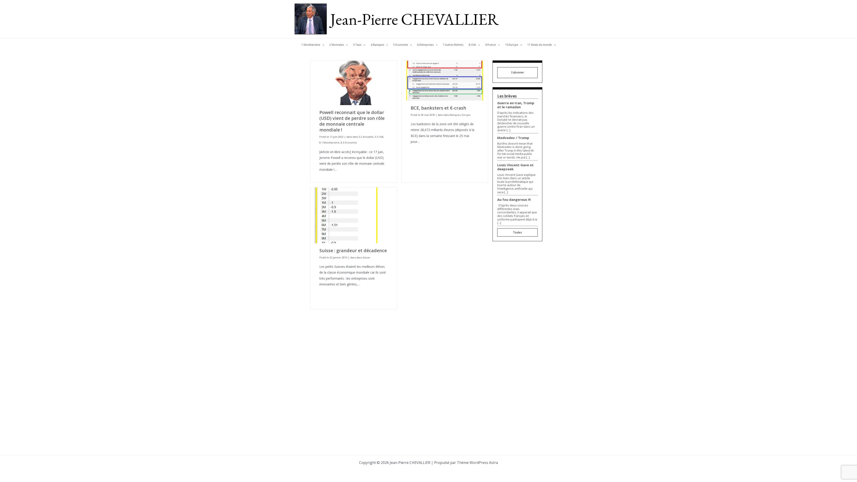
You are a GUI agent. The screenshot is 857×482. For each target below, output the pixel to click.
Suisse (366, 257)
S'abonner (517, 72)
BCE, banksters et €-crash (438, 108)
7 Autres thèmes (453, 45)
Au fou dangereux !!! (514, 199)
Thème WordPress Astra (477, 462)
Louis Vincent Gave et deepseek (515, 167)
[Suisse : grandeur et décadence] (346, 215)
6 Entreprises (425, 45)
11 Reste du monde (539, 45)
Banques (455, 114)
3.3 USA (379, 136)
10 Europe (511, 45)
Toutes (517, 232)
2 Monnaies (336, 45)
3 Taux (357, 45)
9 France (490, 45)
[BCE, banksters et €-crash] (445, 80)
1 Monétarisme (310, 45)
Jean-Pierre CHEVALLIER (414, 18)
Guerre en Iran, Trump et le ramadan (515, 105)
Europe (466, 114)
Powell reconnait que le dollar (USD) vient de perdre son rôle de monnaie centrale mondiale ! (352, 121)
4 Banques (377, 45)
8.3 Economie (349, 142)
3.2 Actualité (366, 136)
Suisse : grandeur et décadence (353, 250)
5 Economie (400, 45)
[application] (322, 45)
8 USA (472, 45)
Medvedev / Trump (513, 137)
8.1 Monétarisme (329, 142)
